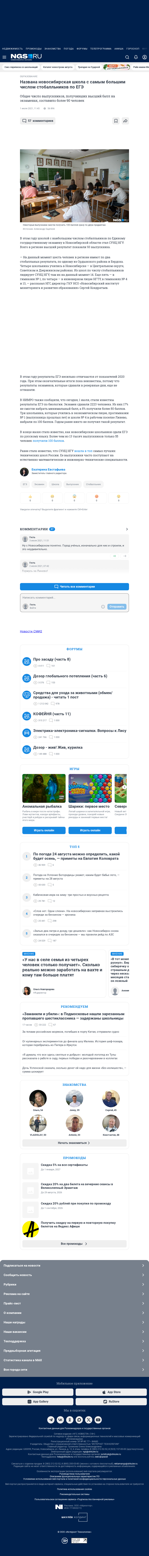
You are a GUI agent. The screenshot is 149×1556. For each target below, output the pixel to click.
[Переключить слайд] (124, 787)
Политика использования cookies (74, 1489)
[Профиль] (144, 57)
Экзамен (39, 484)
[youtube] (98, 1419)
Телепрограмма (101, 49)
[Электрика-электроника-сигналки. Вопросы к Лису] (27, 733)
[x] (88, 1419)
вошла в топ (83, 451)
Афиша (119, 49)
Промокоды (34, 49)
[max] (79, 1419)
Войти (33, 608)
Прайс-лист (12, 1303)
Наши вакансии (15, 1332)
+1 (114, 577)
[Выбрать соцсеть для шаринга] (125, 121)
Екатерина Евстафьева (48, 469)
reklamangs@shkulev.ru (126, 1463)
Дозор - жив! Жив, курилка (57, 747)
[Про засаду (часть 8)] (27, 662)
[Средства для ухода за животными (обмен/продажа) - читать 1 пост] (27, 698)
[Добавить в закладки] (116, 121)
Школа (55, 484)
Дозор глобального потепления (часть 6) (70, 676)
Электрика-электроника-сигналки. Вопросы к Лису (79, 730)
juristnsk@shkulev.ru (111, 1454)
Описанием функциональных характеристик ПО (74, 1476)
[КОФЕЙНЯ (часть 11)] (27, 717)
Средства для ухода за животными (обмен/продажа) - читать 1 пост (72, 695)
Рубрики (10, 1284)
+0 (114, 556)
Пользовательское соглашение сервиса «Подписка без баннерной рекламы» (74, 1499)
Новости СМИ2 (31, 631)
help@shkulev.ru (65, 1457)
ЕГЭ (25, 484)
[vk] (60, 1419)
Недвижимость (12, 49)
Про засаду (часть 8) (52, 659)
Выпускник (72, 484)
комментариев (40, 121)
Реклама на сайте (17, 1294)
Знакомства (53, 49)
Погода (69, 49)
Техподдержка (15, 1341)
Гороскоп (133, 49)
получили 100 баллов (48, 441)
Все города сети (15, 1369)
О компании (12, 1313)
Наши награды (14, 1322)
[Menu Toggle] (4, 57)
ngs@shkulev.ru (90, 1451)
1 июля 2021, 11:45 (30, 108)
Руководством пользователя (74, 1474)
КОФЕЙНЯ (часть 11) (52, 714)
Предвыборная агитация (22, 1350)
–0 (124, 556)
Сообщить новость (18, 1275)
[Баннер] (116, 67)
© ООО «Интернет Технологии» (74, 1532)
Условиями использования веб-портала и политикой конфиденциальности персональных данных (74, 1479)
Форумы (82, 49)
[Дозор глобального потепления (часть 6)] (27, 679)
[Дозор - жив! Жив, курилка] (27, 750)
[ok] (69, 1419)
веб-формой (101, 1457)
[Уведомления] (136, 57)
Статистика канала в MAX (23, 1360)
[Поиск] (127, 57)
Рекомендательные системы (74, 1494)
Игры (74, 769)
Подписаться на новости (22, 1265)
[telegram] (51, 1419)
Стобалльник (93, 484)
